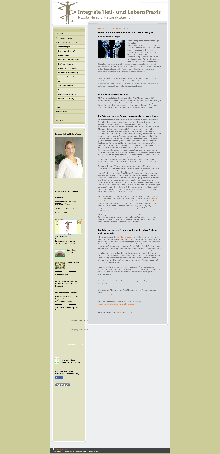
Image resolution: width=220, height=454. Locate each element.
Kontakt (64, 213)
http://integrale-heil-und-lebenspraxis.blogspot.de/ (116, 304)
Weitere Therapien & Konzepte (110, 28)
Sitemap (67, 449)
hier (107, 281)
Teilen (59, 378)
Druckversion (59, 449)
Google (118, 312)
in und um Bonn (79, 330)
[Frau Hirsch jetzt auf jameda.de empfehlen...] (74, 349)
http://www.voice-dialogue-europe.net (111, 295)
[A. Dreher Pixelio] (111, 49)
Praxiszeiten (59, 286)
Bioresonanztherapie (62, 239)
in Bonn (75, 344)
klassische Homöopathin (124, 237)
